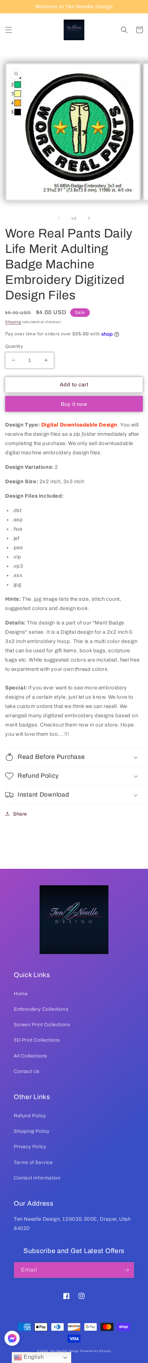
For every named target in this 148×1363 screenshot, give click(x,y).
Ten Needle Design (64, 1351)
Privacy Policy (30, 1146)
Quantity (14, 346)
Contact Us (27, 1071)
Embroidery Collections (41, 1009)
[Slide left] (58, 218)
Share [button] (20, 814)
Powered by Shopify (95, 1351)
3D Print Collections (37, 1040)
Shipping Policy (32, 1131)
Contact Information (37, 1178)
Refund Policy (30, 1115)
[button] (8, 29)
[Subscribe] (126, 1270)
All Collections (30, 1056)
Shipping (13, 322)
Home (21, 993)
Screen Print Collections (42, 1024)
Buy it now (74, 404)
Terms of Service (33, 1162)
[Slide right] (89, 218)
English (33, 1357)
